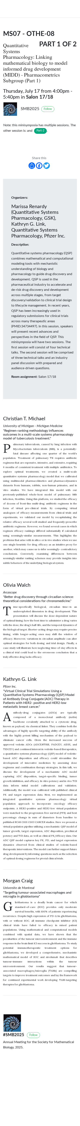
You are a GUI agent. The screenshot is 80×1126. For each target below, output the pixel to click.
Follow (48, 109)
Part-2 (40, 130)
